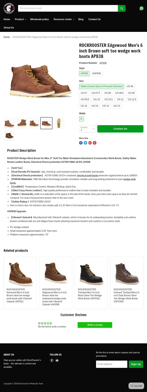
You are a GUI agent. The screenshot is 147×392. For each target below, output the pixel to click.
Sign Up (136, 364)
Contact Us (94, 19)
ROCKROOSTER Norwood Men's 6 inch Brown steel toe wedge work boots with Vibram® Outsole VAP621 (19, 295)
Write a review (94, 325)
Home (7, 19)
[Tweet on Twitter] (85, 143)
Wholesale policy (39, 19)
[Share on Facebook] (81, 143)
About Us (9, 27)
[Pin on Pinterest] (94, 143)
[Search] (121, 8)
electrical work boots (87, 175)
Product (19, 19)
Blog (81, 19)
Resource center (63, 19)
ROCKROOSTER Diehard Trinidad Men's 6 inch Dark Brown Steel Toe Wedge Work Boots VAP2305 (126, 295)
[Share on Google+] (90, 143)
